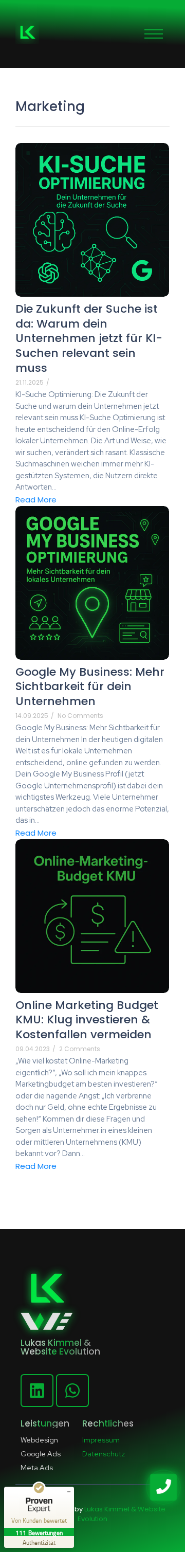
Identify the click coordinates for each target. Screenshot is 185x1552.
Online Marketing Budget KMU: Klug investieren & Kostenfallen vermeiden (86, 1020)
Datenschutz (103, 1453)
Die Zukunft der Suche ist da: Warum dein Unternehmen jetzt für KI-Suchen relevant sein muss (88, 338)
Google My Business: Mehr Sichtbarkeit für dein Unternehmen (89, 687)
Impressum (101, 1440)
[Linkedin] (37, 1390)
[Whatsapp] (72, 1390)
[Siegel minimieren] (69, 1492)
